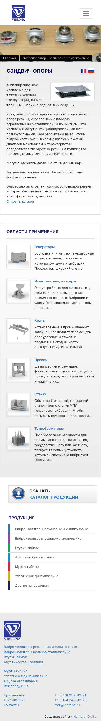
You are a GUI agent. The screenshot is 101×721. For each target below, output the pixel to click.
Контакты (11, 705)
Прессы (40, 360)
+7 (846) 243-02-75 (70, 700)
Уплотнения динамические (36, 576)
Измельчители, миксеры (55, 281)
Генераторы (44, 247)
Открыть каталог (20, 201)
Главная (9, 58)
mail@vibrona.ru (67, 705)
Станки (40, 394)
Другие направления (32, 586)
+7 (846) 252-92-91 (70, 695)
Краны (39, 320)
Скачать (53, 494)
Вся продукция (16, 686)
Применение (14, 695)
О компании (14, 700)
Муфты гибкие (27, 567)
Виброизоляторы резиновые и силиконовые (56, 58)
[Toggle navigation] (86, 13)
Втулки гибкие (27, 548)
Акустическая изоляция (34, 557)
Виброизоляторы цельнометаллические (48, 538)
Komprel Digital (85, 716)
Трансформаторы (49, 428)
